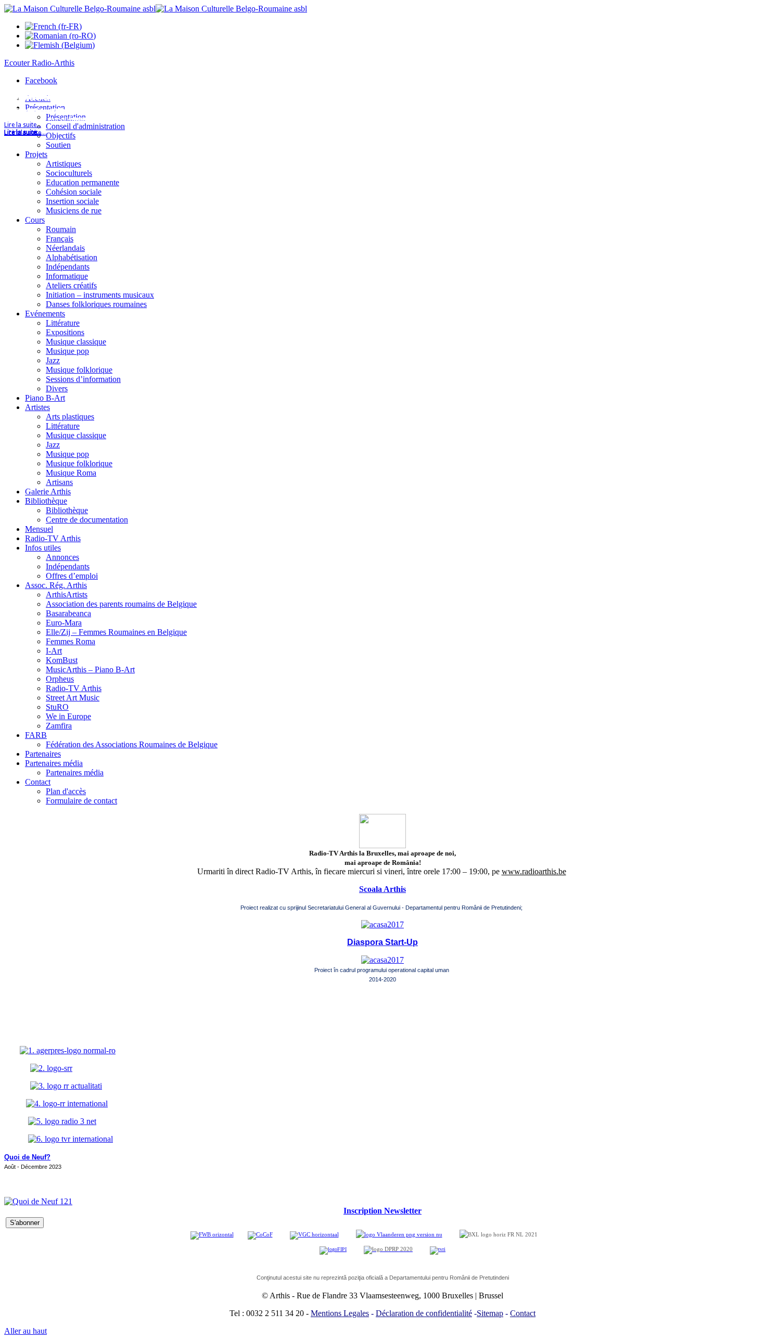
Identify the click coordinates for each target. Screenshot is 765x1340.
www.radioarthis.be (534, 871)
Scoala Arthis (382, 889)
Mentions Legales (340, 1313)
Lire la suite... (22, 132)
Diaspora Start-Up (382, 942)
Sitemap (490, 1313)
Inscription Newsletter (382, 1210)
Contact (523, 1313)
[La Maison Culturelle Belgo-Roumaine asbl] (155, 8)
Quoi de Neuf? (27, 1157)
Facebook (41, 80)
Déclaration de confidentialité (424, 1313)
